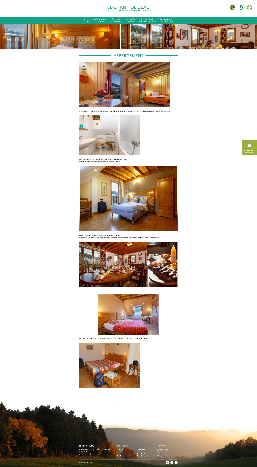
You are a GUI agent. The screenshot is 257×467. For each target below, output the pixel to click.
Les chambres (121, 452)
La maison (120, 449)
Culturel (139, 452)
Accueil (87, 19)
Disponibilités (161, 452)
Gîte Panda (120, 456)
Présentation (100, 19)
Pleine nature (141, 449)
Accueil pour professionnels (146, 456)
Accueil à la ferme (142, 454)
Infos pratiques (166, 19)
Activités (131, 19)
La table (119, 454)
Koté (90, 462)
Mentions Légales (163, 456)
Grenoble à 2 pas (147, 19)
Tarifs (159, 454)
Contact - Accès (162, 449)
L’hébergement (116, 19)
